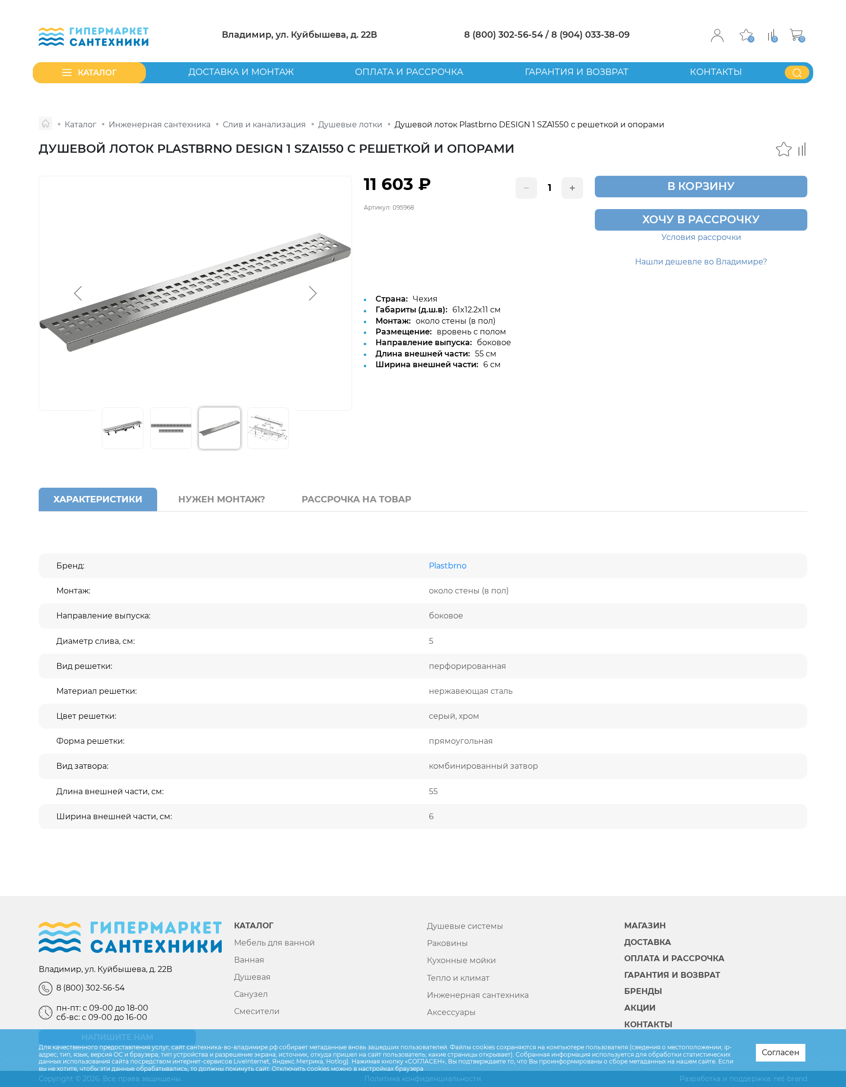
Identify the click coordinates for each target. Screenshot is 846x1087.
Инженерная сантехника (478, 995)
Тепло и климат (458, 978)
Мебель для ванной (274, 942)
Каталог (253, 926)
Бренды (643, 991)
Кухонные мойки (461, 960)
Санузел (251, 994)
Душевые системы (465, 926)
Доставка (647, 942)
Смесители (257, 1011)
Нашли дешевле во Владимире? (701, 261)
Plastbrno (448, 565)
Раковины (447, 943)
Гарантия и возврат (577, 72)
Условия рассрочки (701, 237)
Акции (640, 1008)
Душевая (252, 977)
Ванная (249, 960)
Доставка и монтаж (241, 72)
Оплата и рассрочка (409, 72)
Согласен (780, 1052)
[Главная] (45, 123)
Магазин (645, 926)
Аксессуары (451, 1012)
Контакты (716, 72)
